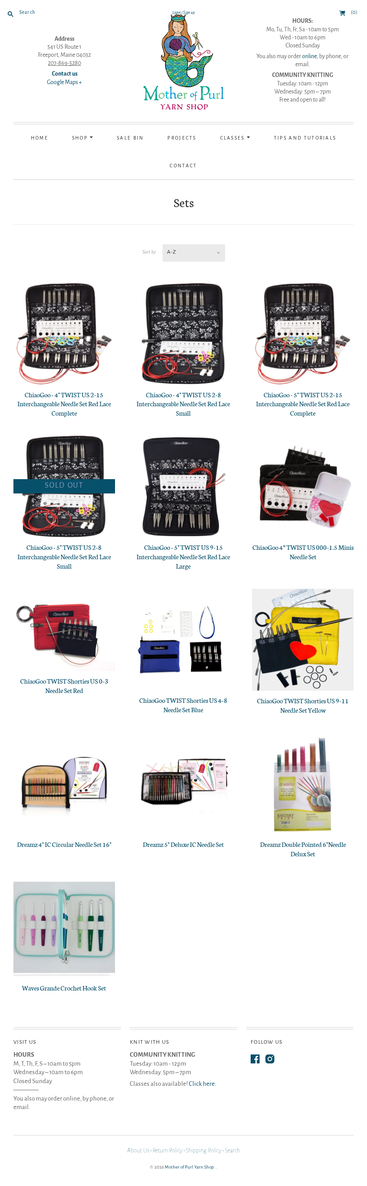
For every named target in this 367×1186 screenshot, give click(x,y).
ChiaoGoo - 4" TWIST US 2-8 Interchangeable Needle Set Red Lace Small (183, 404)
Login (176, 12)
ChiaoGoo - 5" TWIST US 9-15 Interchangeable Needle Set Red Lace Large (183, 556)
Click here (202, 1083)
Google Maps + (64, 82)
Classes (233, 138)
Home (39, 138)
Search (232, 1151)
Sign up (189, 12)
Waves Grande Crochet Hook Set (64, 987)
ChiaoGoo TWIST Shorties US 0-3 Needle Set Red (64, 685)
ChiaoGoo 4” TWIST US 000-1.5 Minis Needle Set (303, 552)
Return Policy (168, 1151)
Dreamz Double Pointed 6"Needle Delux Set (303, 849)
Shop (81, 138)
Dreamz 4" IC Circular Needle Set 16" (64, 844)
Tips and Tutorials (305, 138)
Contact (183, 165)
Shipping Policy (204, 1151)
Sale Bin (130, 138)
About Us (138, 1151)
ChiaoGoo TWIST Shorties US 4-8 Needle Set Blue (183, 705)
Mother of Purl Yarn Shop (189, 1167)
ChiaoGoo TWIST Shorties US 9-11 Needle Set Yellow (303, 705)
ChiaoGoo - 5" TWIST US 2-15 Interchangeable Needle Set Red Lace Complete (303, 404)
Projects (181, 138)
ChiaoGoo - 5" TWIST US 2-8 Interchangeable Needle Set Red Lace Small (64, 556)
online (309, 56)
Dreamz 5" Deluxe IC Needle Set (183, 844)
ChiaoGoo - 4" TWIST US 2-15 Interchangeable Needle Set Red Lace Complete (64, 404)
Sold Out (64, 485)
